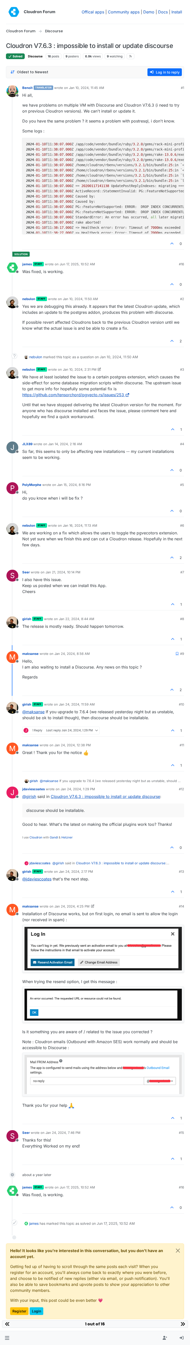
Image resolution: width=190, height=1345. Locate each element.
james (27, 264)
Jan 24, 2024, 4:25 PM (72, 906)
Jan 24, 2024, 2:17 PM (76, 871)
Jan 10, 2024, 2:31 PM (79, 369)
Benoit (27, 88)
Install (176, 11)
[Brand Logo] (14, 12)
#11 (182, 745)
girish (26, 619)
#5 (182, 485)
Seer (26, 572)
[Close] (178, 1251)
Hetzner (67, 837)
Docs (163, 11)
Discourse (35, 56)
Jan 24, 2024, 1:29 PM (78, 789)
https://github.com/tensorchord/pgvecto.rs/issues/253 (73, 394)
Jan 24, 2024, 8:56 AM (72, 654)
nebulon (28, 299)
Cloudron (35, 837)
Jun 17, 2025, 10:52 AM (77, 264)
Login (36, 1311)
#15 (181, 1133)
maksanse (30, 654)
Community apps (124, 11)
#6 (182, 525)
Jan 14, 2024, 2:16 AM (65, 444)
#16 (181, 264)
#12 (181, 789)
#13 (181, 871)
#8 (182, 619)
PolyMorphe (31, 485)
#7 (182, 572)
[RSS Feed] (130, 56)
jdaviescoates (33, 789)
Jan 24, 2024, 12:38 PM (72, 745)
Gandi (54, 837)
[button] (7, 1338)
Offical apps (93, 11)
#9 (182, 654)
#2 (182, 299)
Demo (148, 11)
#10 (181, 704)
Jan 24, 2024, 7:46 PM (63, 1133)
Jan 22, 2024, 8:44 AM (76, 619)
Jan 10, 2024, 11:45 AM (86, 88)
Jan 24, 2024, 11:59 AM (77, 704)
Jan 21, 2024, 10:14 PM (63, 572)
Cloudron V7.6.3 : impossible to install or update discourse (105, 796)
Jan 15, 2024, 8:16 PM (74, 485)
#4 (182, 444)
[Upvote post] (172, 243)
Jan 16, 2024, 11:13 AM (80, 525)
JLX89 (27, 444)
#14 (181, 906)
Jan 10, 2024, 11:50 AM (80, 299)
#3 (182, 369)
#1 (182, 88)
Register (19, 1311)
